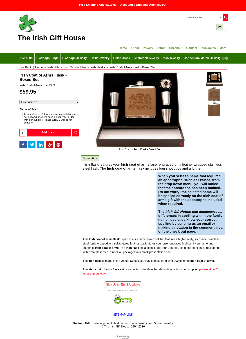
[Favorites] (75, 132)
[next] (226, 58)
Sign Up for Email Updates (123, 284)
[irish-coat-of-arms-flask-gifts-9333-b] (214, 109)
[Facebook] (23, 144)
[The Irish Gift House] (49, 23)
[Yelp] (49, 144)
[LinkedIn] (40, 144)
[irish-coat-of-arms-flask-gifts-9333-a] (214, 94)
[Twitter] (31, 144)
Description (90, 158)
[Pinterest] (58, 144)
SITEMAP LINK (123, 314)
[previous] (223, 58)
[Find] (225, 17)
